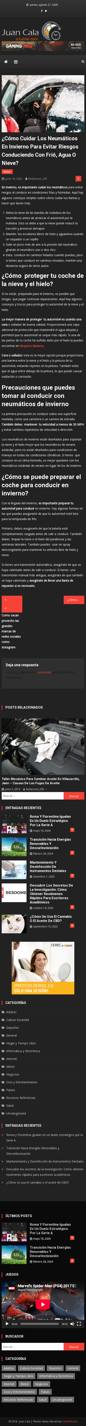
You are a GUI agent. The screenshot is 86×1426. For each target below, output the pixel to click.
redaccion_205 (37, 179)
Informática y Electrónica (23, 1051)
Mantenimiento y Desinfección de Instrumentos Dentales (48, 866)
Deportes (12, 1028)
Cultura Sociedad (17, 1020)
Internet (11, 1059)
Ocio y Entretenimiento (21, 1082)
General (11, 1035)
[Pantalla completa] (79, 1324)
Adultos (11, 1012)
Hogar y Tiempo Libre (21, 1043)
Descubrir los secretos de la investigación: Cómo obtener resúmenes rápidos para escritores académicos (51, 893)
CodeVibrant (69, 1421)
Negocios (12, 1074)
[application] (43, 1304)
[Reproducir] (7, 1324)
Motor (7, 171)
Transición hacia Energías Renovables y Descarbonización (50, 843)
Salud (10, 1106)
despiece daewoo (32, 346)
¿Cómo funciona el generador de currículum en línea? (75, 600)
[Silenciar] (72, 1324)
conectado (44, 672)
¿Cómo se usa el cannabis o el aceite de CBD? (51, 919)
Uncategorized (16, 1113)
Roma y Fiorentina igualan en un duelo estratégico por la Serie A (50, 821)
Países (10, 1090)
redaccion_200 (35, 789)
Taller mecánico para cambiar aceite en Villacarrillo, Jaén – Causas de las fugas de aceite (41, 781)
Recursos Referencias (20, 1098)
